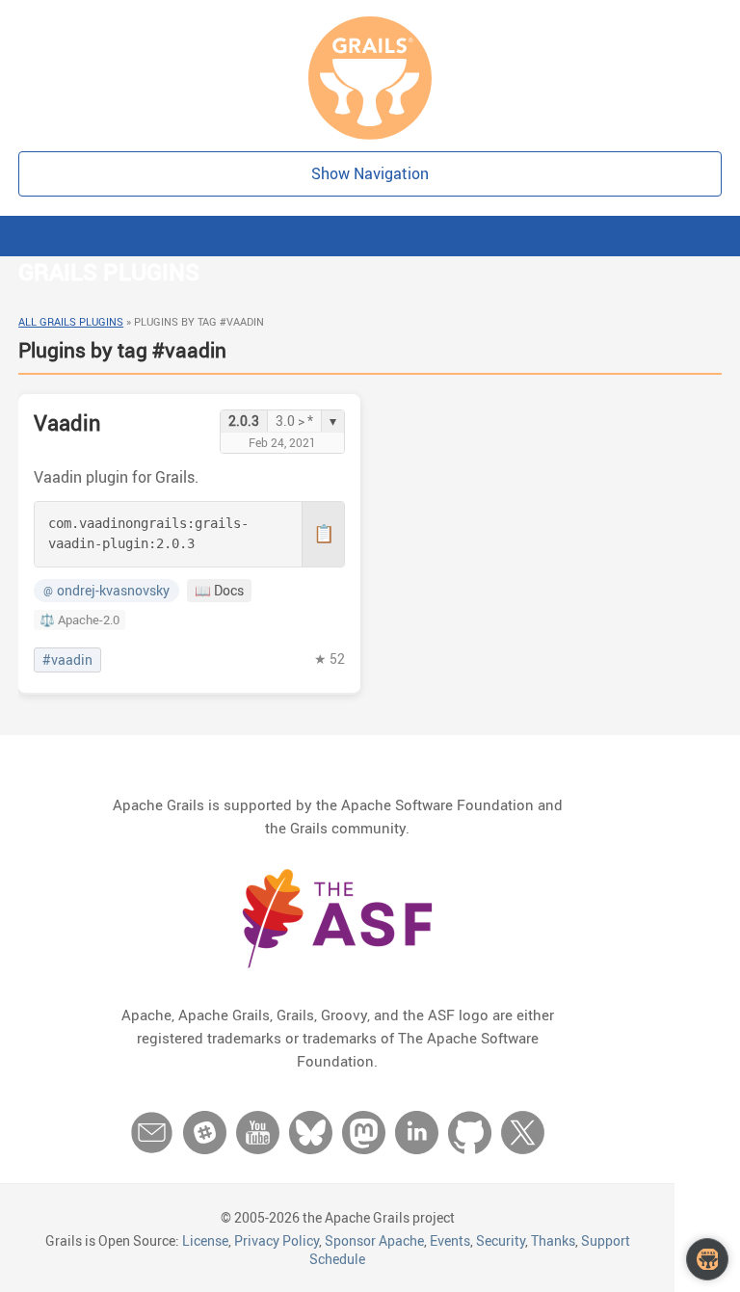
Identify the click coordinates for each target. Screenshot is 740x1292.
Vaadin (67, 422)
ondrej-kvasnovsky (106, 590)
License (205, 1240)
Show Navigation (370, 173)
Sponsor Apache (374, 1240)
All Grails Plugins (70, 321)
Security (500, 1240)
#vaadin (67, 660)
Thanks (553, 1240)
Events (450, 1240)
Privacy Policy (276, 1240)
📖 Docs (219, 590)
